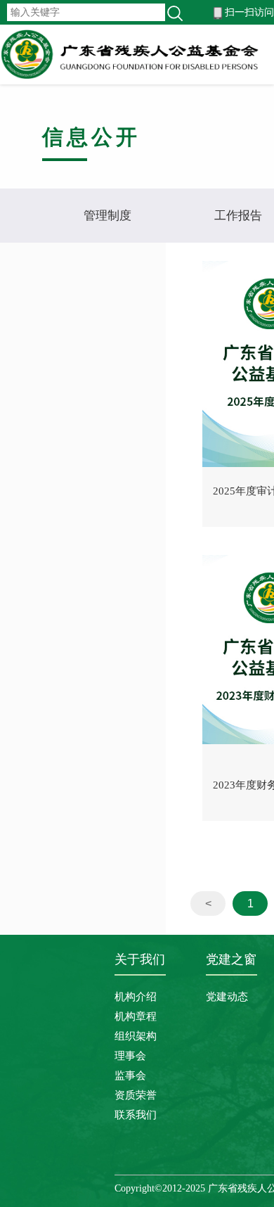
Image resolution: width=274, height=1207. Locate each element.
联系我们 (136, 1114)
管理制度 (107, 215)
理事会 (130, 1055)
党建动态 (227, 996)
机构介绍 (136, 996)
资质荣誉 (136, 1095)
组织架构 (136, 1036)
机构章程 (136, 1016)
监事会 (130, 1075)
